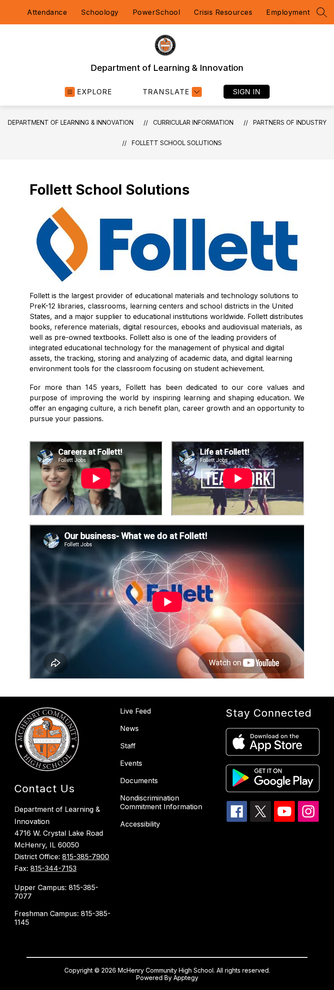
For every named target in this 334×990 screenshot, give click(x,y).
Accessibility (140, 824)
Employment (288, 12)
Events (131, 763)
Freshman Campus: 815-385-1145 (62, 918)
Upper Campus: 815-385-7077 (56, 891)
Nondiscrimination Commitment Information (161, 802)
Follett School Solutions (177, 142)
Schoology (100, 12)
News (129, 728)
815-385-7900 (85, 856)
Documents (139, 780)
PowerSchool (156, 12)
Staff (128, 745)
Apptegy (186, 977)
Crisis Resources (223, 12)
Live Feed (135, 711)
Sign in (247, 91)
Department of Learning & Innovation (71, 122)
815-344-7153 (53, 868)
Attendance (47, 12)
